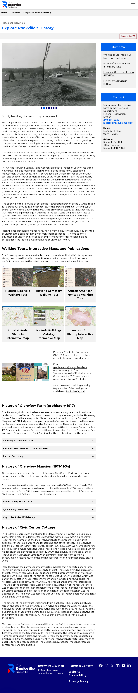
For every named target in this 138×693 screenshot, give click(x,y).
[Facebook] (101, 665)
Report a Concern (81, 665)
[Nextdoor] (118, 665)
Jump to (126, 36)
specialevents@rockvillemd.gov (70, 367)
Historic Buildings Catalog (77, 385)
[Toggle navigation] (133, 4)
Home (4, 12)
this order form (81, 358)
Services (16, 12)
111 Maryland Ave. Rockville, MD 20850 (50, 672)
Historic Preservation (13, 23)
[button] (41, 108)
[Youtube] (123, 665)
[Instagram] (106, 665)
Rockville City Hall (75, 391)
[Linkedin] (129, 665)
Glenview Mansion (12, 473)
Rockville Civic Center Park (59, 473)
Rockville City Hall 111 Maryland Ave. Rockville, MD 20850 (114, 145)
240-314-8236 (111, 120)
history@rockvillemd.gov (117, 123)
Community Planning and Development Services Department (117, 108)
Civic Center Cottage (28, 555)
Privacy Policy (78, 681)
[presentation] (5, 76)
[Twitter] (112, 665)
